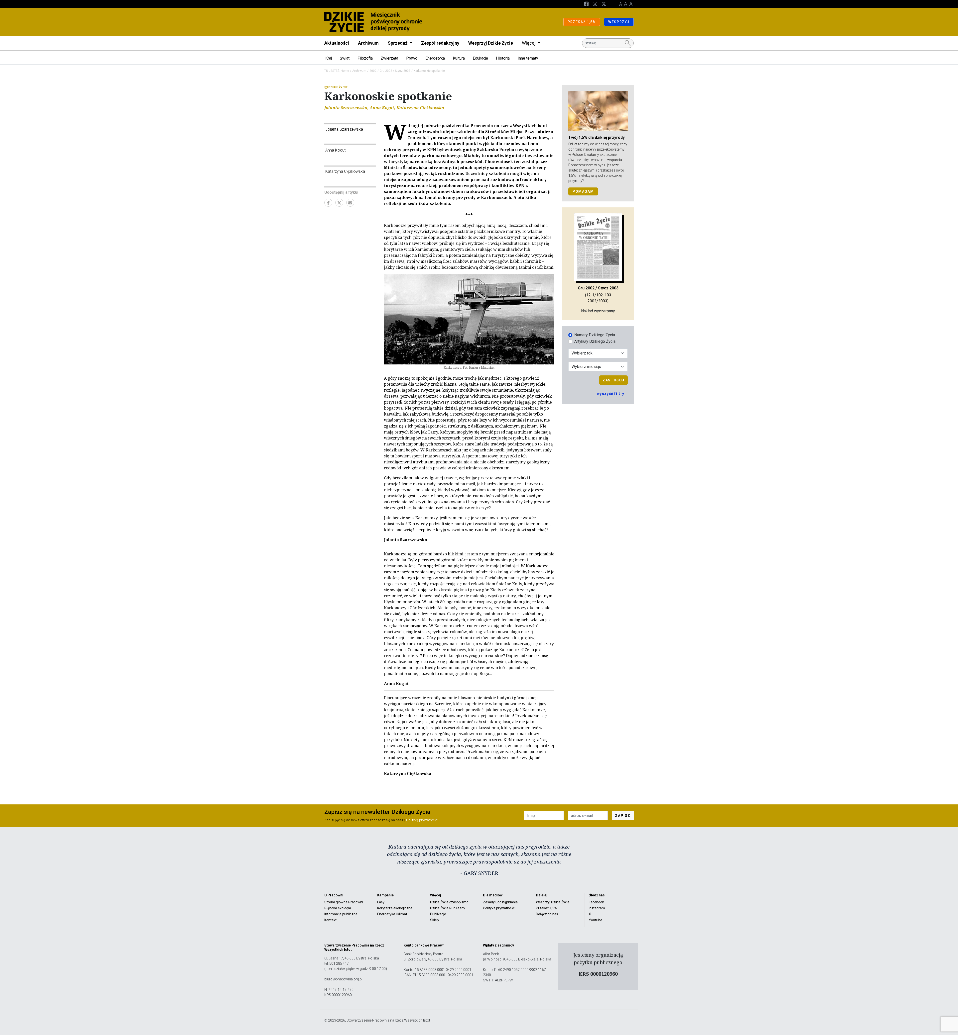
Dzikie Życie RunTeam (447, 908)
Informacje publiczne (341, 914)
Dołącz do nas (547, 914)
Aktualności (336, 43)
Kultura (459, 58)
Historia (503, 58)
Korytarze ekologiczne (394, 908)
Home (345, 71)
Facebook (596, 902)
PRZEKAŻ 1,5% (582, 22)
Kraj (328, 58)
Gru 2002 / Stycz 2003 (395, 71)
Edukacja (480, 58)
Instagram (597, 908)
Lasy (380, 902)
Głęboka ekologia (337, 908)
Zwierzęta (389, 58)
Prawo (411, 58)
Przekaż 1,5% (546, 908)
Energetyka (435, 58)
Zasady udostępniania (500, 902)
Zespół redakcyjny (440, 43)
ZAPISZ (622, 816)
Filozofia (365, 58)
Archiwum (368, 43)
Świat (345, 58)
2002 (372, 71)
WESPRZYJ (618, 22)
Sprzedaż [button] (398, 43)
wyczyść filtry (610, 394)
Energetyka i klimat (392, 914)
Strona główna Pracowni (343, 902)
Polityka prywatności (499, 908)
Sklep (434, 920)
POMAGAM (583, 191)
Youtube (595, 920)
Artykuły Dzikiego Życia (594, 341)
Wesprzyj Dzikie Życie (490, 43)
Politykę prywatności (422, 820)
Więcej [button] (529, 43)
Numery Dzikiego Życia (594, 335)
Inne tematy (528, 58)
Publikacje (438, 914)
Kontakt (330, 920)
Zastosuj (613, 380)
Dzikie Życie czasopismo (449, 902)
